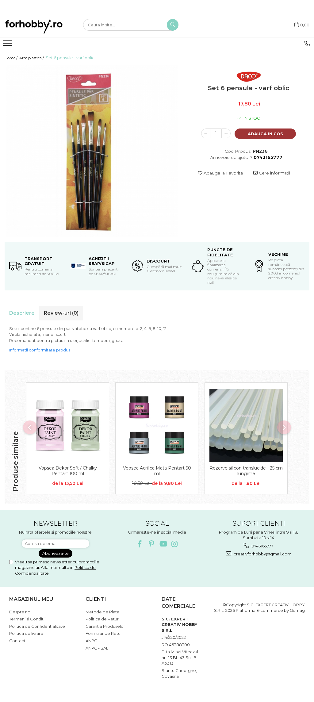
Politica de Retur (102, 618)
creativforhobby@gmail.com (262, 553)
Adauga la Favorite (222, 173)
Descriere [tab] (22, 313)
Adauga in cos (265, 133)
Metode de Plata (102, 611)
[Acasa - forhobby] (39, 26)
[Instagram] (174, 544)
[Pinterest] (151, 544)
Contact (17, 640)
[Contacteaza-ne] (307, 43)
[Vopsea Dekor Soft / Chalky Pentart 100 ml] (67, 425)
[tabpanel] (91, 151)
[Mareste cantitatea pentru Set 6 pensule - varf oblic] (226, 133)
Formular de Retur (104, 633)
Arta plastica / (32, 58)
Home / (11, 58)
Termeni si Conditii (27, 618)
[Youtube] (163, 544)
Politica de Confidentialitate (37, 626)
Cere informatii (274, 173)
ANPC (91, 640)
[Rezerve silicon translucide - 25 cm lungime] (246, 425)
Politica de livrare (26, 633)
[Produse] (8, 45)
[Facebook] (139, 544)
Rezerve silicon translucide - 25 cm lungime (246, 470)
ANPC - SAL (97, 648)
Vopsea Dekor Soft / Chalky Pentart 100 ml (68, 470)
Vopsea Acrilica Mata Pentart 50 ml (157, 470)
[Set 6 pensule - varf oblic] (91, 151)
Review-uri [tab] (61, 313)
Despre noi (20, 611)
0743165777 (262, 545)
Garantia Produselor (105, 626)
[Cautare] (172, 25)
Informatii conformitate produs (39, 349)
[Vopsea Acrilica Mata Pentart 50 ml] (156, 425)
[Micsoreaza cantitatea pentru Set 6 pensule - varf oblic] (205, 133)
